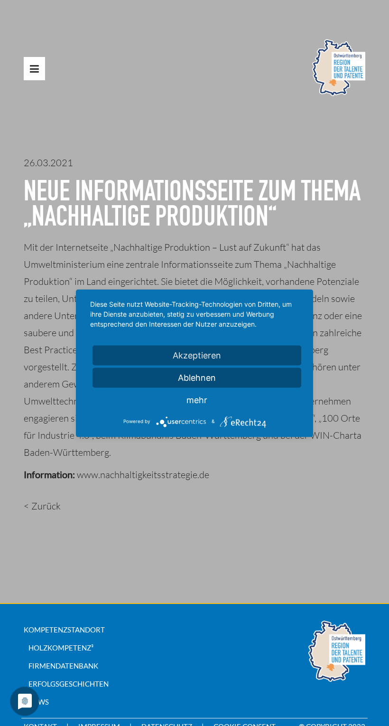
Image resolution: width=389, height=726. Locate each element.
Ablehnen (197, 377)
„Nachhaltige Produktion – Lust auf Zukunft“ (199, 247)
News (38, 702)
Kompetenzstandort (64, 629)
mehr (196, 400)
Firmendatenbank (63, 665)
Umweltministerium (64, 264)
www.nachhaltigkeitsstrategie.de (143, 475)
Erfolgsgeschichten (68, 683)
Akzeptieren (197, 355)
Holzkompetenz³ (60, 647)
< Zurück (42, 506)
